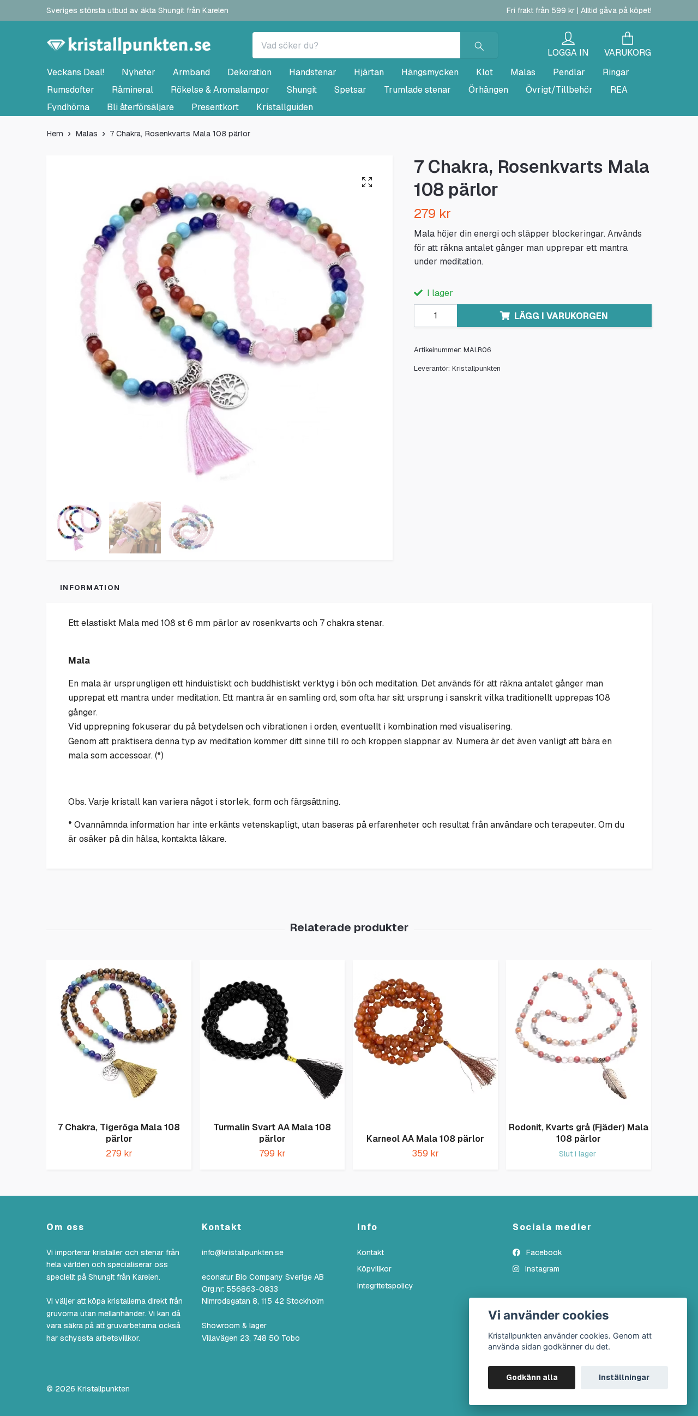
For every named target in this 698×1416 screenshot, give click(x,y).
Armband (191, 120)
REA (619, 137)
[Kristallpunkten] (238, 56)
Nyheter (138, 120)
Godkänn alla (532, 1377)
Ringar (616, 120)
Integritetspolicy (385, 1334)
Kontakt (370, 1300)
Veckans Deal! (75, 120)
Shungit (302, 137)
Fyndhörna (68, 155)
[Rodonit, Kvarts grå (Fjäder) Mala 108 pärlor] (578, 1084)
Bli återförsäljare (140, 155)
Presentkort (215, 155)
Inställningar (624, 1377)
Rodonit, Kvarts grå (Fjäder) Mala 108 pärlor (578, 1181)
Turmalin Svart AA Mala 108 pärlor (272, 1181)
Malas (522, 120)
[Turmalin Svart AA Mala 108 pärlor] (272, 1084)
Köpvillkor (374, 1317)
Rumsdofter (70, 137)
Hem (54, 181)
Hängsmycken (430, 120)
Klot (484, 120)
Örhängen (488, 137)
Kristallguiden (284, 155)
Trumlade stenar (417, 137)
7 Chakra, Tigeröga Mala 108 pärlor (119, 1181)
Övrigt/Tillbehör (559, 137)
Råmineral (132, 137)
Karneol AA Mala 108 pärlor (425, 1186)
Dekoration (249, 120)
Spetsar (350, 137)
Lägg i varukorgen (561, 364)
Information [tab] (90, 635)
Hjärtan (369, 120)
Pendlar (569, 120)
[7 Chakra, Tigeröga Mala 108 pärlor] (118, 1084)
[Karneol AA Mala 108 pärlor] (425, 1090)
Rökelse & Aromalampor (220, 137)
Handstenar (312, 120)
